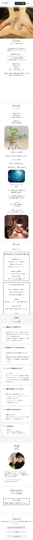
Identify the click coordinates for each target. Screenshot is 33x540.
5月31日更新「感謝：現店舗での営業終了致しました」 (16, 501)
